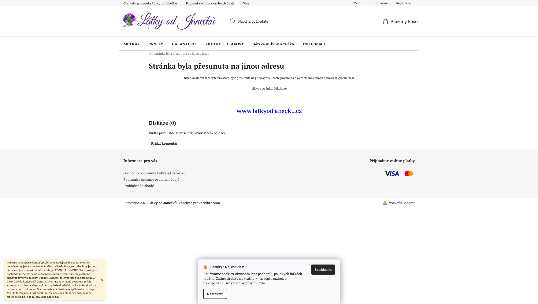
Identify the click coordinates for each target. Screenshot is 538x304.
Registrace (403, 3)
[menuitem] (131, 44)
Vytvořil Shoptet (402, 203)
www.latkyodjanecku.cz (269, 110)
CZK (357, 3)
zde (262, 283)
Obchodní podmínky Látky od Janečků (150, 3)
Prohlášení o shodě (138, 185)
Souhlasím (323, 269)
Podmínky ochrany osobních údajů (210, 3)
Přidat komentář (164, 143)
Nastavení (215, 294)
